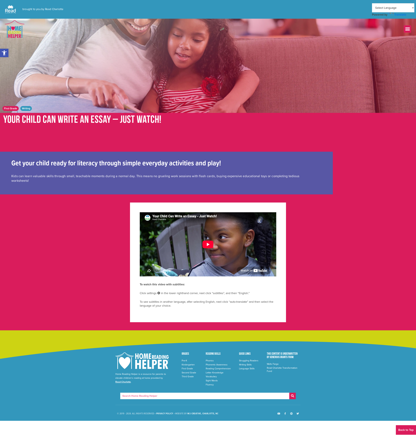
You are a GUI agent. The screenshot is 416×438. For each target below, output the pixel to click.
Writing (26, 108)
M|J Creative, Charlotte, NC (202, 413)
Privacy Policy (164, 413)
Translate (400, 14)
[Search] (292, 396)
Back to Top (406, 430)
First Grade (10, 108)
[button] (4, 53)
